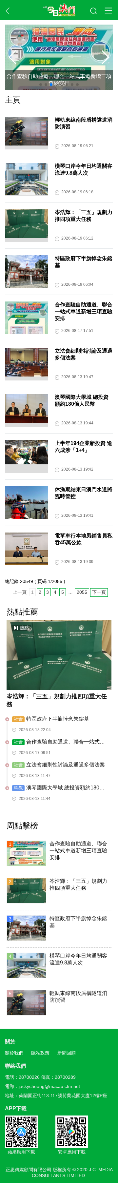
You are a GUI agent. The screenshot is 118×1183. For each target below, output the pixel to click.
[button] (105, 57)
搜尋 (93, 11)
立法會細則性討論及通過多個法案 (59, 764)
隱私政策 (40, 1053)
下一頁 (99, 592)
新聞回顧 (66, 1053)
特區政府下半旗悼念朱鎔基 (51, 719)
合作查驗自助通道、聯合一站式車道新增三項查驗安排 (59, 79)
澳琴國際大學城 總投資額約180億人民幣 (58, 788)
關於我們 (14, 1053)
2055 (82, 592)
